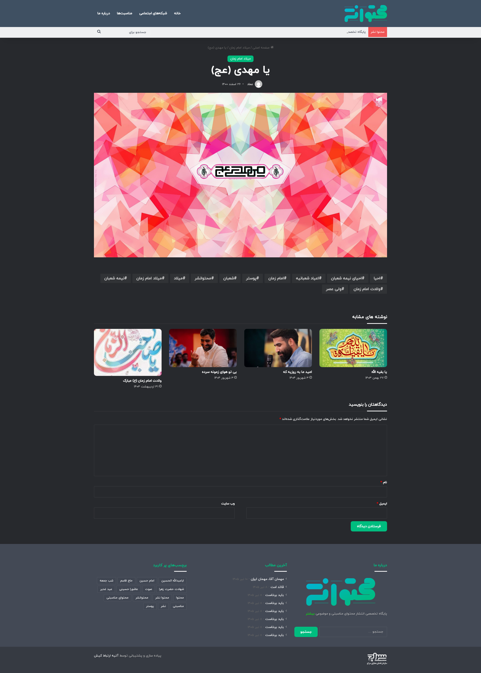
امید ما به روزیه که (297, 372)
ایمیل (382, 503)
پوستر (251, 278)
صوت (148, 589)
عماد (250, 84)
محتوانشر (203, 278)
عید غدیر (106, 589)
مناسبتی (178, 606)
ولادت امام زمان (366, 289)
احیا (377, 278)
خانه (177, 13)
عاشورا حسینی (128, 589)
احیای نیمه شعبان (346, 278)
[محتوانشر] (365, 13)
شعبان (228, 278)
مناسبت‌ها (124, 13)
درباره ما (103, 13)
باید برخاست (274, 595)
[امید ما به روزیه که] (278, 348)
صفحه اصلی (262, 48)
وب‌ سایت (228, 503)
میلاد (178, 278)
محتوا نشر (162, 598)
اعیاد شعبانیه (307, 278)
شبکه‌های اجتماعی (153, 13)
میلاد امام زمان (239, 48)
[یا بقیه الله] (353, 348)
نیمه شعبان (114, 278)
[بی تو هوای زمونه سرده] (203, 348)
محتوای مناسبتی (117, 598)
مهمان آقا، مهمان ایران (267, 579)
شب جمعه (106, 581)
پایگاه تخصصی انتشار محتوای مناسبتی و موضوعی (330, 32)
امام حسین (147, 581)
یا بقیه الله (379, 372)
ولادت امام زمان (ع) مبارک (142, 380)
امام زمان (276, 278)
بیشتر (310, 613)
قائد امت (277, 587)
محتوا (180, 598)
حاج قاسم (126, 581)
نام (384, 482)
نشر (163, 606)
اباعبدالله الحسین (172, 581)
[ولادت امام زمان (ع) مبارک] (128, 352)
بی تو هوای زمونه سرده (219, 372)
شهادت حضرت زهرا (171, 589)
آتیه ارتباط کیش (106, 655)
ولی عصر (333, 289)
